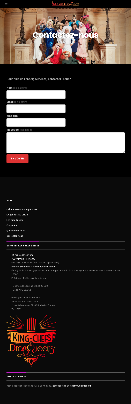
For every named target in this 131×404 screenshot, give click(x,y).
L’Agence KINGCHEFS (17, 214)
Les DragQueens (14, 220)
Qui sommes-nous (15, 230)
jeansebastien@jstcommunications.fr (71, 385)
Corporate (11, 225)
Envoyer (17, 158)
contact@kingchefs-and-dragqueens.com (33, 266)
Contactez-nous (14, 236)
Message (19, 129)
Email (17, 101)
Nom (16, 87)
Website (12, 115)
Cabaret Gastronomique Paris (21, 209)
